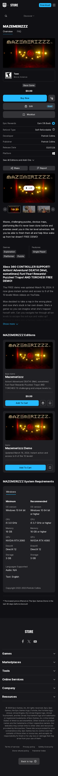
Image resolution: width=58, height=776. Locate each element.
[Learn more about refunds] (53, 129)
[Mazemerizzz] (29, 355)
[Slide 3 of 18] (43, 209)
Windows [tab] (11, 491)
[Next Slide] (53, 209)
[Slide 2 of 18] (29, 209)
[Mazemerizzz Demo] (29, 426)
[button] (29, 324)
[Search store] (6, 16)
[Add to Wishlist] (50, 403)
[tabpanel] (29, 527)
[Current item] (14, 209)
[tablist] (29, 492)
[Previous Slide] (5, 209)
